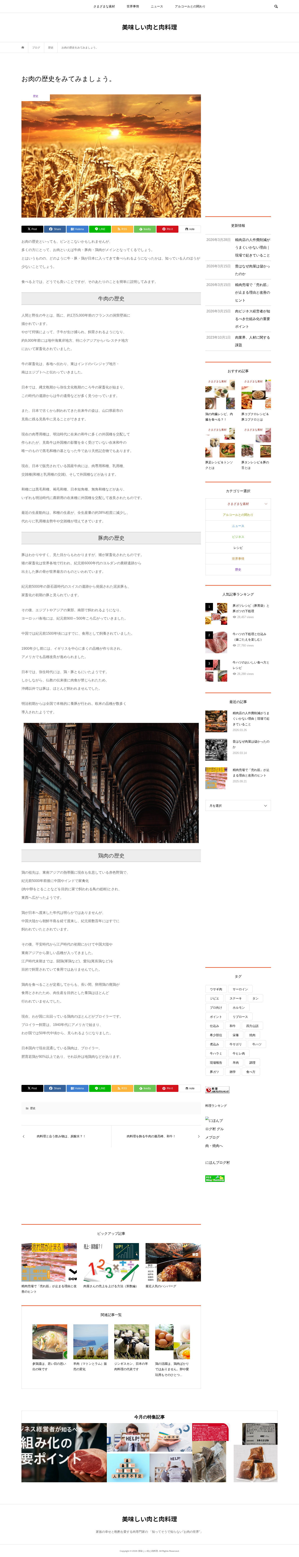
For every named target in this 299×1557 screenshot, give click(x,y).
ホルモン (239, 1007)
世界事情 (133, 6)
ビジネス (238, 537)
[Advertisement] (73, 1185)
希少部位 (216, 1035)
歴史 (32, 1108)
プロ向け (216, 1007)
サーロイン (240, 989)
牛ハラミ (216, 1053)
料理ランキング (216, 1105)
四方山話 (252, 1026)
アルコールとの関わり (190, 6)
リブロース (240, 1016)
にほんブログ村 (217, 1162)
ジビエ (214, 998)
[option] (64, 1452)
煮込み (214, 1044)
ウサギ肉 (216, 989)
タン (255, 998)
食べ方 (250, 1072)
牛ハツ (257, 1044)
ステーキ (236, 998)
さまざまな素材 (104, 6)
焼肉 (252, 1035)
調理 (252, 1062)
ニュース (157, 6)
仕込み (214, 1026)
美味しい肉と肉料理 (149, 27)
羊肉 (236, 1062)
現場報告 (216, 1062)
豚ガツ (214, 1072)
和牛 (233, 1026)
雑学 (233, 1072)
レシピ (238, 547)
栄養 (236, 1035)
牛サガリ (236, 1044)
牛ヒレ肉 (239, 1053)
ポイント (216, 1016)
